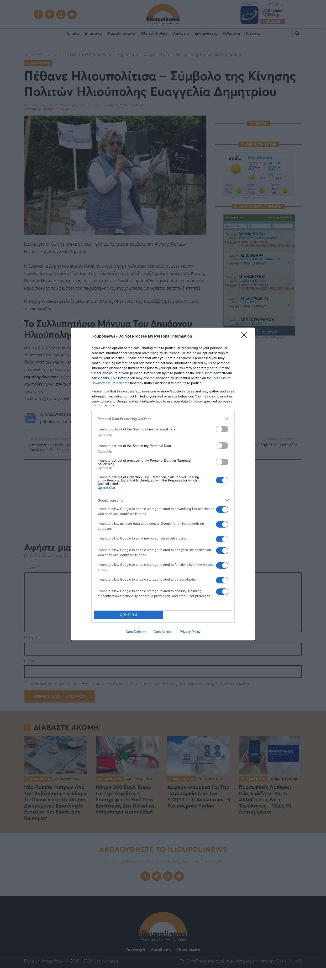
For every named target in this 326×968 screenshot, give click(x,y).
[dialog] (163, 484)
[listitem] (163, 418)
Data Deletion (136, 632)
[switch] (222, 429)
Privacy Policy (190, 632)
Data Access (163, 632)
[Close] (245, 336)
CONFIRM (128, 615)
